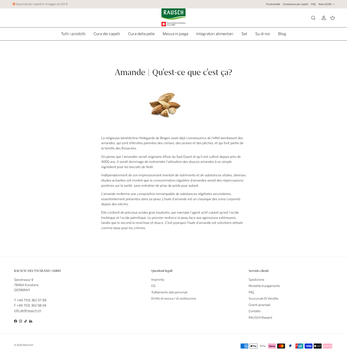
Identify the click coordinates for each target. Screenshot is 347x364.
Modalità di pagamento (264, 286)
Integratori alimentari (214, 34)
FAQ (313, 4)
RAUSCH (28, 345)
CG (153, 286)
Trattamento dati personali (169, 292)
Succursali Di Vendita (263, 298)
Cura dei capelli (107, 34)
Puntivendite (273, 4)
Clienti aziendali (259, 305)
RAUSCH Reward (260, 317)
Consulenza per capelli (295, 4)
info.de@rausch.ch (27, 311)
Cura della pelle (141, 34)
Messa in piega (175, 34)
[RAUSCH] (173, 17)
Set (244, 34)
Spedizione (256, 279)
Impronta (157, 279)
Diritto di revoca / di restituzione (173, 298)
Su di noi (262, 34)
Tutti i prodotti (73, 34)
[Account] (323, 17)
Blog (282, 34)
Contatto (255, 311)
